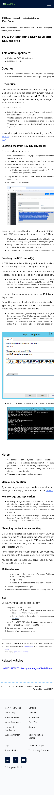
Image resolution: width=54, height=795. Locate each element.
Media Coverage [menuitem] (13, 722)
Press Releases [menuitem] (12, 717)
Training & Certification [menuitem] (10, 728)
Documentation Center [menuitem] (36, 736)
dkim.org (6, 136)
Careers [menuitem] (32, 708)
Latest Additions (31, 18)
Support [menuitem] (32, 727)
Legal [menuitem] (7, 745)
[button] (49, 4)
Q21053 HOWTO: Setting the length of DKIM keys (27, 668)
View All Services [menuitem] (13, 708)
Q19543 (49, 490)
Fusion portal (28, 647)
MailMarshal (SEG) (28, 28)
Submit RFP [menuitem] (34, 717)
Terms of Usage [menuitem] (36, 745)
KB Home (6, 18)
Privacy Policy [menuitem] (11, 750)
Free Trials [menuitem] (33, 722)
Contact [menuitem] (32, 712)
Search (16, 18)
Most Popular (8, 21)
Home (3, 28)
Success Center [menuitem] (12, 735)
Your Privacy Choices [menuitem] (39, 750)
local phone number (21, 652)
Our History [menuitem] (10, 712)
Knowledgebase (13, 28)
